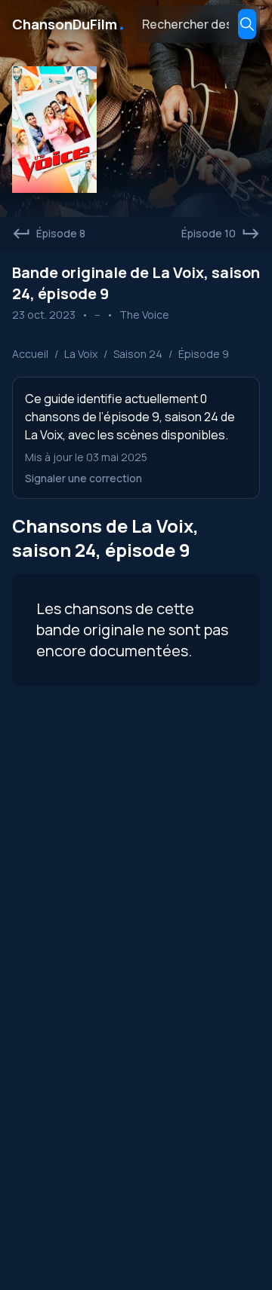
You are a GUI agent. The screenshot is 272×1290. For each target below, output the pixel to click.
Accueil (30, 354)
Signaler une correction (83, 478)
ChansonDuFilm (69, 24)
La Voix (80, 354)
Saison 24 (137, 354)
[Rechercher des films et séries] (247, 24)
